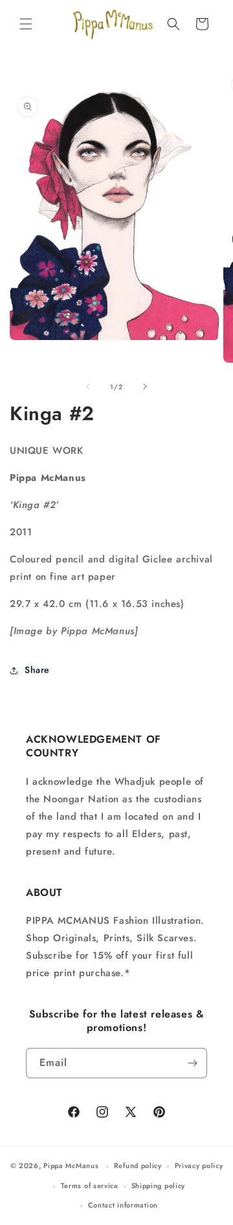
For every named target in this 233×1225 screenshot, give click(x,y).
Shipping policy (158, 1185)
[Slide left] (88, 386)
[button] (26, 24)
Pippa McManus (70, 1165)
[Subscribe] (192, 1063)
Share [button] (37, 669)
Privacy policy (199, 1165)
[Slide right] (145, 386)
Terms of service (89, 1185)
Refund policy (138, 1165)
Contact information (123, 1205)
